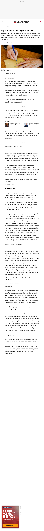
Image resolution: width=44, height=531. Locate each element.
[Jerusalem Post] (22, 22)
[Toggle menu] (2, 21)
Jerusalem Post (3, 26)
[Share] (2, 43)
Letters (12, 26)
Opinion (8, 26)
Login (40, 21)
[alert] (10, 518)
